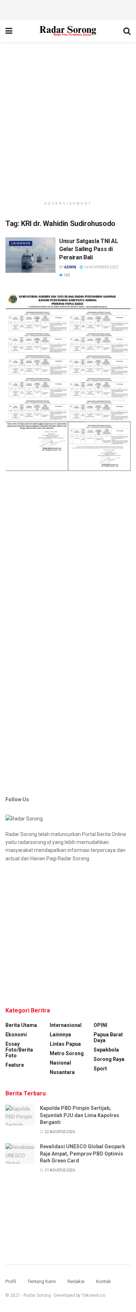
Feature (14, 1065)
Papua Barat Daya (108, 1037)
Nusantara (62, 1072)
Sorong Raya (109, 1059)
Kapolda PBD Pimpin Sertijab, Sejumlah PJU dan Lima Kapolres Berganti (79, 1115)
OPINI (100, 1025)
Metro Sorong (67, 1053)
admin (70, 267)
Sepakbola (106, 1050)
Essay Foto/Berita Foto (19, 1049)
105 (66, 275)
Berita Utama (21, 1025)
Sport (100, 1068)
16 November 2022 (101, 267)
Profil (10, 1281)
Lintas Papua (65, 1044)
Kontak (103, 1281)
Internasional (66, 1025)
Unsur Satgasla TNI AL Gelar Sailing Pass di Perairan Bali (88, 249)
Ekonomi (16, 1034)
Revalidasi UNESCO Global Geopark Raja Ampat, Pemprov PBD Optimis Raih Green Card (82, 1153)
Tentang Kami (42, 1281)
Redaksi (76, 1281)
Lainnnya (20, 243)
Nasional (60, 1063)
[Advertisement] (68, 9)
